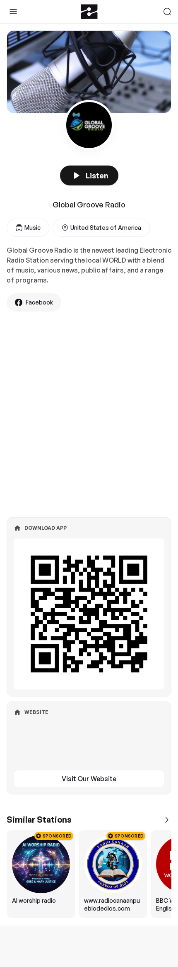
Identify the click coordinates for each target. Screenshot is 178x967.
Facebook (39, 302)
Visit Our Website (89, 779)
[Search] (167, 11)
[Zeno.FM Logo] (89, 11)
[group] (89, 874)
